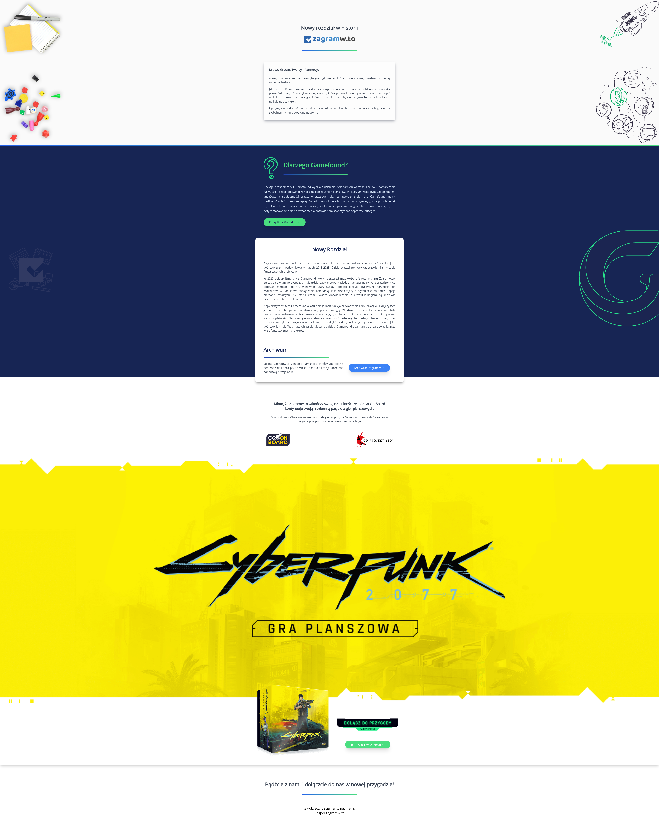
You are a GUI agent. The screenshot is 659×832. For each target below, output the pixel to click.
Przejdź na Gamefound (284, 222)
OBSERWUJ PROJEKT (371, 744)
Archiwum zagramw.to (369, 368)
